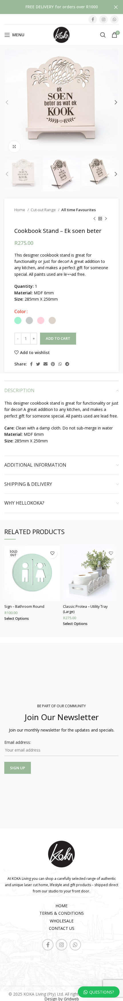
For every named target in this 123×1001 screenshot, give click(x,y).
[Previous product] (94, 219)
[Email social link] (45, 364)
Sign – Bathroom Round (24, 606)
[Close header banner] (116, 7)
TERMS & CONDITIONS (61, 913)
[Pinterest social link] (53, 364)
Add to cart (58, 338)
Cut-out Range (44, 209)
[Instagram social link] (103, 19)
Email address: (17, 742)
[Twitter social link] (38, 364)
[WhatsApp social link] (114, 19)
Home (20, 209)
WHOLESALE (62, 921)
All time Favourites (78, 209)
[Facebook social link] (92, 19)
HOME (61, 905)
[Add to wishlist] (52, 553)
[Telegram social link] (67, 364)
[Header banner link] (53, 7)
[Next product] (106, 219)
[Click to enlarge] (14, 146)
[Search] (103, 35)
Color (20, 311)
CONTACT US (61, 928)
